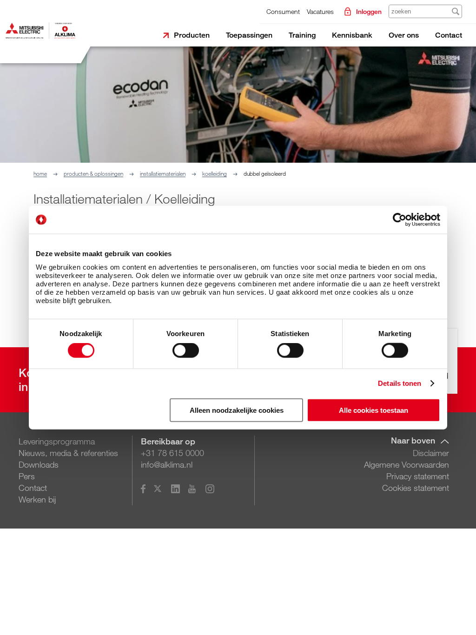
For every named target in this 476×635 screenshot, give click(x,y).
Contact (448, 35)
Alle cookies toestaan (373, 410)
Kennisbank (352, 35)
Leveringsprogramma (57, 441)
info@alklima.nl (166, 464)
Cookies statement (415, 488)
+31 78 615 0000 (172, 453)
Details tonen (399, 383)
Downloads (39, 464)
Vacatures (320, 11)
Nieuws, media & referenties (68, 453)
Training (302, 35)
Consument (283, 11)
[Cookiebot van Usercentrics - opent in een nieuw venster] (399, 220)
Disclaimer (431, 453)
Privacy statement (417, 476)
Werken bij (37, 499)
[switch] (185, 350)
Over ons (404, 35)
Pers (27, 476)
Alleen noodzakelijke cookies (237, 410)
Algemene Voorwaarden (406, 464)
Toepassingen (249, 35)
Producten (192, 35)
